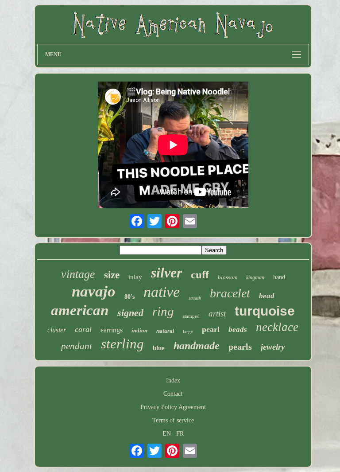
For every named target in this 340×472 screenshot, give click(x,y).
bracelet (230, 293)
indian (139, 330)
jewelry (273, 346)
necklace (277, 327)
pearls (240, 346)
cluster (56, 330)
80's (129, 296)
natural (165, 331)
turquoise (265, 311)
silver (166, 273)
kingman (255, 277)
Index (173, 380)
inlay (135, 277)
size (112, 275)
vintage (78, 274)
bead (266, 296)
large (188, 331)
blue (159, 347)
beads (237, 329)
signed (130, 312)
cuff (200, 275)
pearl (211, 329)
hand (279, 277)
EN (166, 433)
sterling (122, 343)
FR (180, 433)
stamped (191, 316)
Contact (172, 393)
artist (217, 313)
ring (163, 311)
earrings (111, 330)
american (79, 310)
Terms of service (173, 420)
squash (195, 298)
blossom (227, 277)
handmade (197, 345)
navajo (94, 291)
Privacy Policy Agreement (173, 407)
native (161, 292)
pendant (76, 346)
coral (83, 329)
